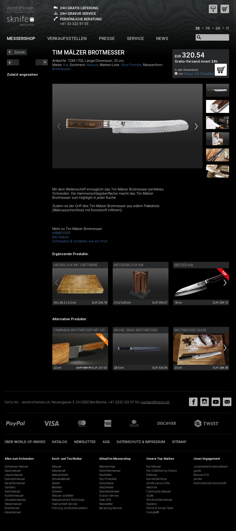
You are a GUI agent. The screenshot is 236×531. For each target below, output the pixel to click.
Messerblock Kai (128, 265)
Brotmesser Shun (190, 330)
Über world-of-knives (25, 442)
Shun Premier (131, 65)
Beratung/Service (110, 508)
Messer (92, 65)
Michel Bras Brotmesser (136, 330)
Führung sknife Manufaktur (70, 508)
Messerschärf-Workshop (68, 499)
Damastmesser (15, 479)
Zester (56, 483)
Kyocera (151, 504)
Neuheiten (105, 475)
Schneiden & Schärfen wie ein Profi (79, 241)
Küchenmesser (14, 495)
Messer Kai (183, 265)
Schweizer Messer (16, 466)
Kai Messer (153, 466)
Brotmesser (61, 69)
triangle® (152, 512)
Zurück (19, 52)
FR (208, 28)
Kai (65, 65)
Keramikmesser (15, 483)
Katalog (59, 442)
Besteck (57, 487)
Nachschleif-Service (64, 504)
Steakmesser (13, 504)
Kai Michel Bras (156, 479)
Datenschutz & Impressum (141, 442)
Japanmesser (14, 475)
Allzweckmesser (15, 499)
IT (227, 28)
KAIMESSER (61, 233)
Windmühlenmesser (159, 499)
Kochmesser (13, 491)
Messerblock (60, 475)
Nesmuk (151, 487)
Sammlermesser (110, 470)
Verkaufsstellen (67, 38)
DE (198, 28)
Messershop (21, 38)
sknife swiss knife (158, 483)
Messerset (58, 470)
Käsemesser (13, 512)
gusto (197, 470)
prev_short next (41, 62)
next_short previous (13, 62)
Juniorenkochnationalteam (211, 466)
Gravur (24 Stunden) (198, 74)
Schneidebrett (61, 479)
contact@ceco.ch (155, 402)
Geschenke (106, 487)
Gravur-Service (108, 495)
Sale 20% (105, 499)
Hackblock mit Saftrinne (75, 265)
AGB (106, 442)
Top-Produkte (107, 479)
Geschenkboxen (109, 491)
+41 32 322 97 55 (74, 24)
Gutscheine (106, 483)
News (162, 38)
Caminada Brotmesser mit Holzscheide (87, 330)
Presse (107, 38)
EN (218, 28)
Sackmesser (13, 470)
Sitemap (179, 442)
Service (135, 38)
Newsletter (85, 442)
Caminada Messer (158, 491)
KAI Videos (60, 237)
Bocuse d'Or (201, 475)
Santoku (10, 487)
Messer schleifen (63, 495)
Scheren (57, 491)
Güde (149, 495)
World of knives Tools (159, 508)
